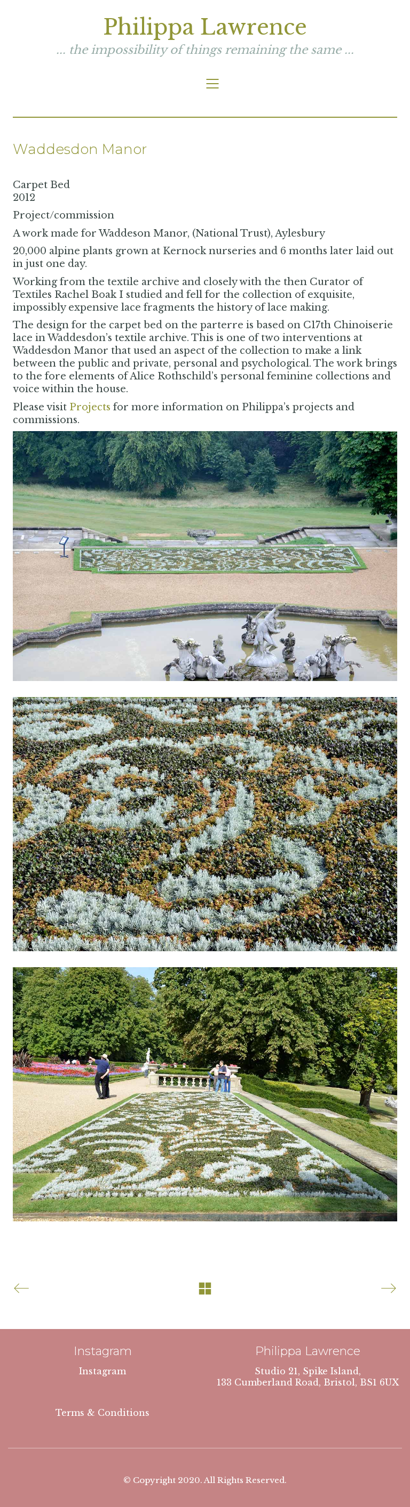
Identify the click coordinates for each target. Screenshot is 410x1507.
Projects (90, 407)
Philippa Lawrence (205, 27)
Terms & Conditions (102, 1412)
